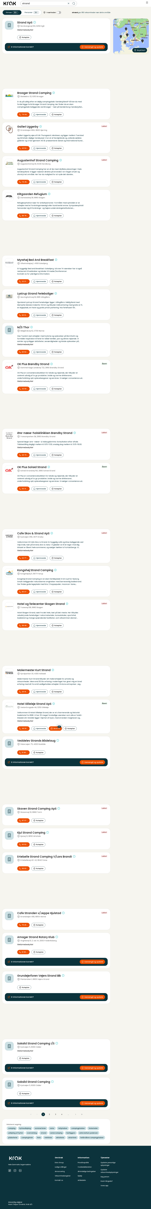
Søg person (105, 1177)
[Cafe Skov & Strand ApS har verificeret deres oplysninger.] (51, 533)
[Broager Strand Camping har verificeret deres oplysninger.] (53, 92)
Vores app (104, 1185)
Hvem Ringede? (107, 1181)
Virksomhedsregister (63, 1176)
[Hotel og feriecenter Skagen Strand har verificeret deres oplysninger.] (67, 603)
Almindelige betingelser (87, 1171)
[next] (75, 1114)
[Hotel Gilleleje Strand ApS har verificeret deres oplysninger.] (53, 703)
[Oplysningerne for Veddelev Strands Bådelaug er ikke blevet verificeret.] (57, 740)
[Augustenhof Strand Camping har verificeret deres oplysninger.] (60, 160)
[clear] (68, 3)
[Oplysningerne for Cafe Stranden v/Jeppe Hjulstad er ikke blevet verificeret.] (63, 913)
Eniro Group (59, 1162)
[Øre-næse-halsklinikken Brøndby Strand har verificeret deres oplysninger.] (74, 432)
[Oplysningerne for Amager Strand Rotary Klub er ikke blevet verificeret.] (56, 937)
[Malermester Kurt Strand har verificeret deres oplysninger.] (53, 670)
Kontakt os (59, 1180)
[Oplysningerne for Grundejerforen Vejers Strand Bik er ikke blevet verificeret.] (63, 975)
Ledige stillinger (61, 1167)
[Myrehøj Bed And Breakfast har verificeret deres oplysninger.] (56, 259)
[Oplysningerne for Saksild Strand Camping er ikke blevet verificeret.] (52, 1081)
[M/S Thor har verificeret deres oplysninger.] (31, 327)
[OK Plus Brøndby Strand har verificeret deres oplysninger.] (51, 364)
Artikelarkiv (82, 1180)
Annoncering (60, 1171)
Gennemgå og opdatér (93, 47)
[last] (82, 1114)
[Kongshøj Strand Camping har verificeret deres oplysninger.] (55, 570)
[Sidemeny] (147, 2)
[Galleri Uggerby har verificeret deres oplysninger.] (40, 126)
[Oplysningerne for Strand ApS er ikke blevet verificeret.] (34, 22)
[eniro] (10, 3)
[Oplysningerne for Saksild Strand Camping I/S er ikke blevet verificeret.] (56, 1043)
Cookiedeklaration (85, 1167)
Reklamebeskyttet (25, 30)
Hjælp (80, 1176)
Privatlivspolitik (83, 1162)
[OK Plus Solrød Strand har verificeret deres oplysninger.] (48, 467)
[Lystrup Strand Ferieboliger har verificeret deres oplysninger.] (55, 293)
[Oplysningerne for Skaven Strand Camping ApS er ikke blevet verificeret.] (58, 808)
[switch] (59, 12)
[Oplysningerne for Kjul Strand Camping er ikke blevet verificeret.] (47, 832)
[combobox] (44, 3)
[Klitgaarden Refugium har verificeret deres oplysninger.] (49, 194)
